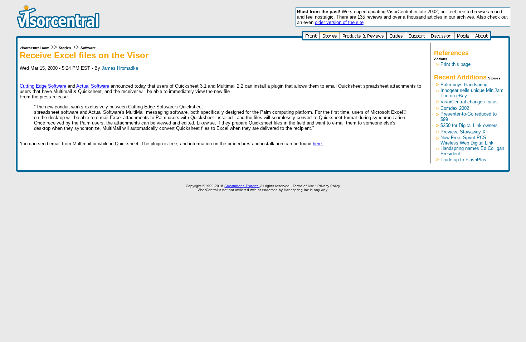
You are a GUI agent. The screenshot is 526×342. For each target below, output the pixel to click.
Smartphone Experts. (241, 186)
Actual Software (92, 86)
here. (318, 143)
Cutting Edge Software (43, 86)
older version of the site (339, 22)
